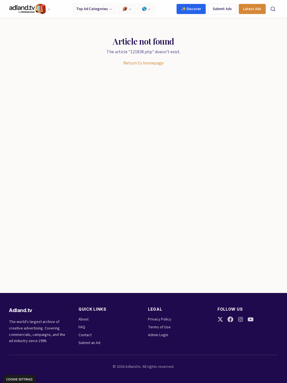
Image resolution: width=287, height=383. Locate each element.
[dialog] (19, 379)
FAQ (81, 327)
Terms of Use (159, 327)
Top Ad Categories (92, 9)
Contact (85, 335)
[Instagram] (240, 319)
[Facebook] (230, 319)
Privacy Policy (159, 319)
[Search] (273, 9)
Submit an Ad (89, 343)
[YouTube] (250, 319)
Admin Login (158, 335)
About (83, 319)
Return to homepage (143, 63)
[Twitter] (220, 319)
